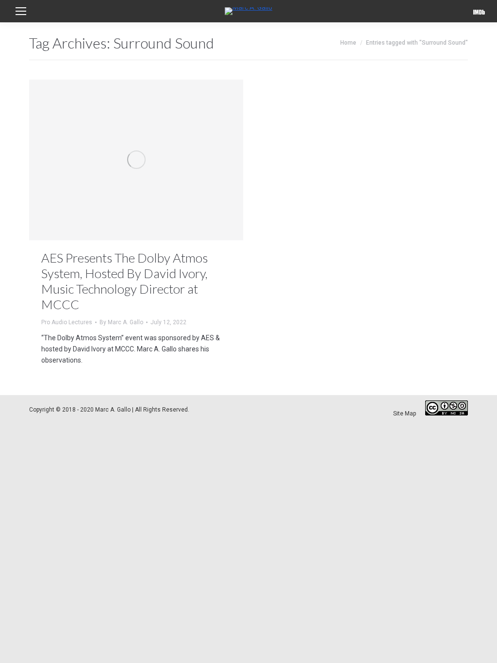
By (121, 322)
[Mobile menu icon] (21, 11)
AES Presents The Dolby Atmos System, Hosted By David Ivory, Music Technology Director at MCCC (124, 281)
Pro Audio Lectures (66, 322)
